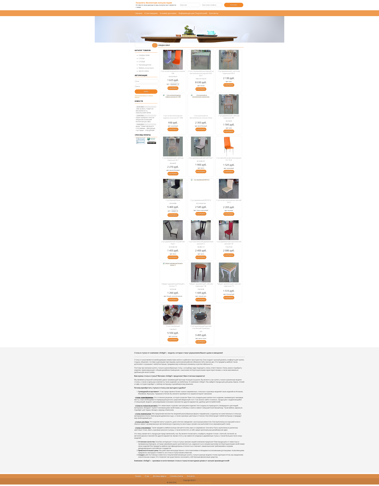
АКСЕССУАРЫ (144, 71)
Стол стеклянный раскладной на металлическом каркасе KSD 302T (200, 73)
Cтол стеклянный (173, 326)
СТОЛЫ (141, 58)
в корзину (172, 88)
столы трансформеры (144, 397)
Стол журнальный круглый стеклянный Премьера (200, 327)
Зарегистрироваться (141, 95)
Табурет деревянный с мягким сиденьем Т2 (229, 285)
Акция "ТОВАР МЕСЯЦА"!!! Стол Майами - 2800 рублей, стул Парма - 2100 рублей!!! (145, 128)
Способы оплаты (176, 476)
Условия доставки (168, 13)
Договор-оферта (159, 476)
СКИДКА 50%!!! (144, 55)
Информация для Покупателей (193, 13)
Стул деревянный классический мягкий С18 (229, 243)
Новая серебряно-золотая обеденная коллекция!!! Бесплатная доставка (145, 119)
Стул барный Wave (173, 200)
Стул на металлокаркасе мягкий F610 (228, 201)
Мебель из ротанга (146, 68)
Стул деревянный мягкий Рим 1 (201, 158)
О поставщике (151, 13)
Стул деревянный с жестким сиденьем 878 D (229, 72)
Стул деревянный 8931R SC (200, 200)
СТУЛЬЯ (142, 62)
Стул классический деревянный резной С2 (201, 243)
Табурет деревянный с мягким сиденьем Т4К (201, 285)
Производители (145, 65)
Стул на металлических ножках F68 (173, 72)
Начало (138, 13)
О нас (147, 476)
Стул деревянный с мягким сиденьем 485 (228, 117)
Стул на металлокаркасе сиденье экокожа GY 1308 (173, 117)
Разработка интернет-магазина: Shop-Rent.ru (194, 482)
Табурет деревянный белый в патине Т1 (172, 285)
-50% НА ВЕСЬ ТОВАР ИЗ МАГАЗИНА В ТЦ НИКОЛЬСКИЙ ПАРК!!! (144, 111)
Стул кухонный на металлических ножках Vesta (201, 117)
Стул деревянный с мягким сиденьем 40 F (173, 159)
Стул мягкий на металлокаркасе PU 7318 (228, 159)
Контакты (213, 13)
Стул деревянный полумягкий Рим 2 (173, 243)
